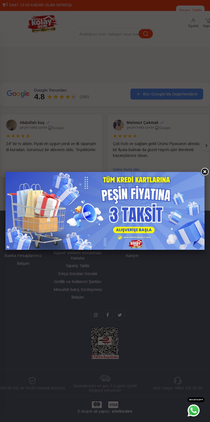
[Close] (204, 172)
